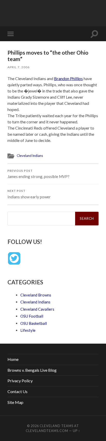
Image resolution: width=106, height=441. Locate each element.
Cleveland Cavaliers (37, 309)
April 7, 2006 (18, 67)
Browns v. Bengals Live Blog (32, 370)
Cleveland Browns (35, 295)
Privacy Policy (20, 380)
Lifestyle (28, 330)
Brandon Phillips (68, 78)
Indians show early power (29, 194)
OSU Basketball (33, 323)
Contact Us (17, 391)
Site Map (15, 402)
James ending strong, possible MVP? (38, 174)
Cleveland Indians (30, 156)
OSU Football (31, 316)
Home (13, 359)
